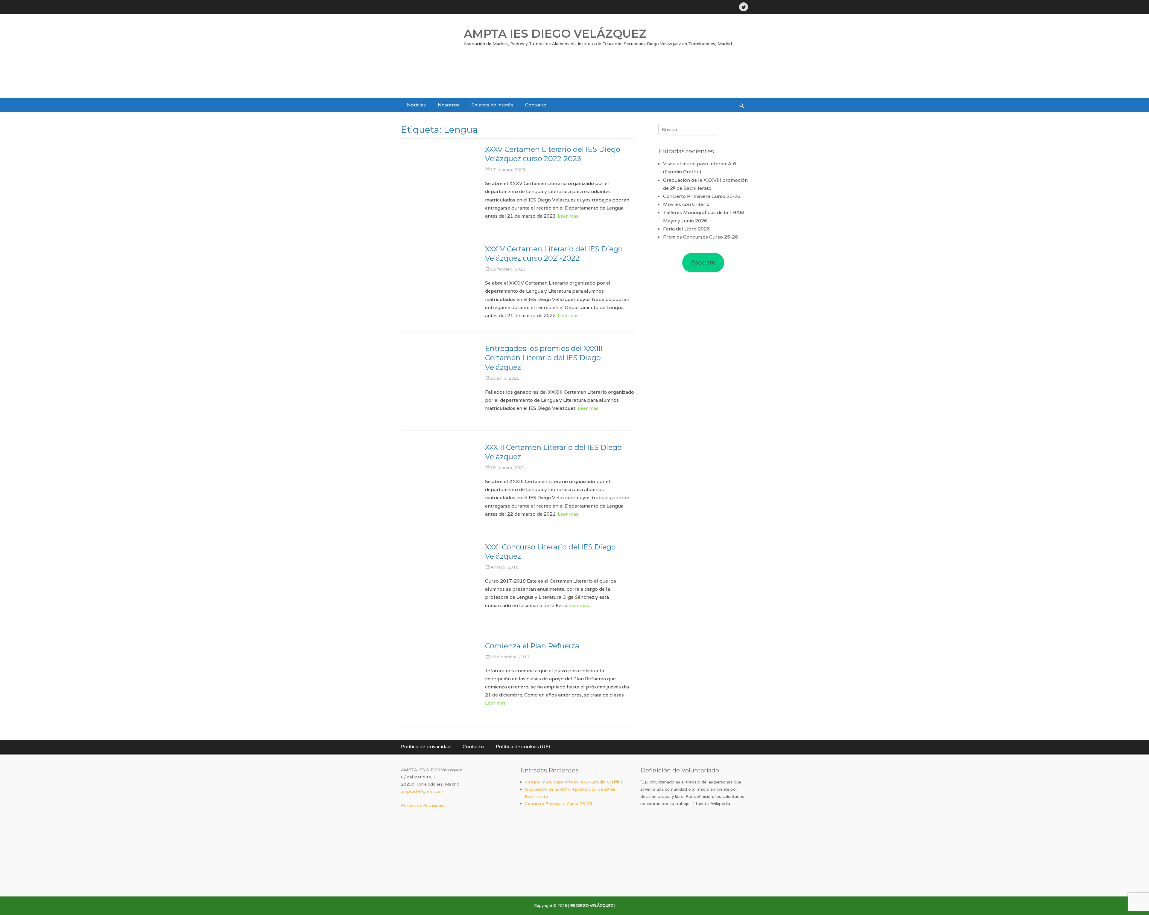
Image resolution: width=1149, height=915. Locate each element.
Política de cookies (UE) (523, 746)
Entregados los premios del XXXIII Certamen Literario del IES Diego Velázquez (544, 357)
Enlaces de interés (492, 105)
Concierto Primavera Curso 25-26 (701, 196)
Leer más (568, 216)
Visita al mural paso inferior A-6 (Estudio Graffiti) (573, 782)
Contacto (535, 105)
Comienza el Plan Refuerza (532, 645)
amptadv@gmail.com (422, 791)
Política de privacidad (426, 746)
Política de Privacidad (422, 805)
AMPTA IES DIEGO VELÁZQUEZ (555, 34)
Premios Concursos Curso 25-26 (700, 237)
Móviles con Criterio (686, 204)
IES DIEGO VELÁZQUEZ (591, 905)
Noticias (416, 105)
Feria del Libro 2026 (686, 229)
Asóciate (703, 262)
